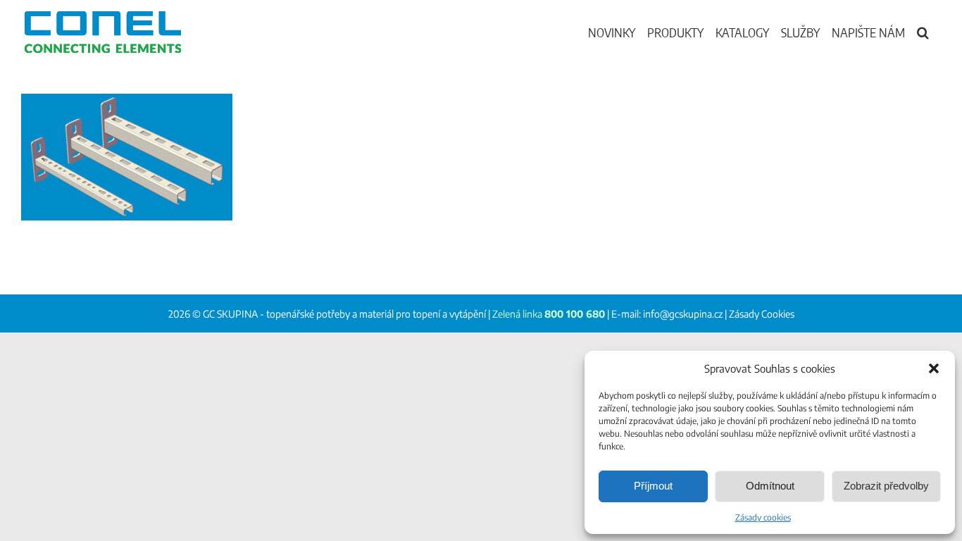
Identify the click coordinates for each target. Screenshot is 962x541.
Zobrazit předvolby (886, 486)
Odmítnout (770, 486)
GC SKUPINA (230, 314)
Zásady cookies (763, 517)
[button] (934, 368)
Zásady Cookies (761, 314)
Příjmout (653, 486)
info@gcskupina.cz (683, 314)
